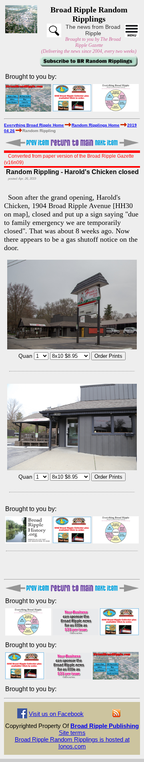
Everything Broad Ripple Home (34, 125)
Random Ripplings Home (96, 125)
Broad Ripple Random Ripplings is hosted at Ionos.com (72, 743)
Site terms (72, 732)
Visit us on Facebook (56, 713)
